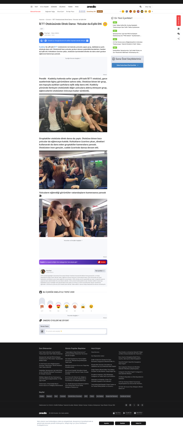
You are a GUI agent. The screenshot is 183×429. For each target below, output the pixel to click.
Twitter (42, 396)
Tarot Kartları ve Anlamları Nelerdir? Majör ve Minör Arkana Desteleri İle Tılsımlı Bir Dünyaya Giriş (131, 353)
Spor (115, 22)
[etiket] (105, 24)
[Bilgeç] (130, 11)
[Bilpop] (134, 11)
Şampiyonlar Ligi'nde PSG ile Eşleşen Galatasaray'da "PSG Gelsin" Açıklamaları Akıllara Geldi (126, 35)
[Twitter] (134, 405)
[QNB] (123, 11)
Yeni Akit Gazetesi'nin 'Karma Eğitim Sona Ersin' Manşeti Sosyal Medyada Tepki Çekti (76, 360)
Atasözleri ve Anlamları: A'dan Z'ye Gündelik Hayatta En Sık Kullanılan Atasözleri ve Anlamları (101, 381)
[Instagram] (126, 405)
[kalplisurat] (150, 11)
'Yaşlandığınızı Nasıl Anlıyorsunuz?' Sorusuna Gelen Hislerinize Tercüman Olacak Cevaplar (76, 353)
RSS (114, 405)
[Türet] (127, 11)
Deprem (49, 396)
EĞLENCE (62, 7)
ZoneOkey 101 (91, 11)
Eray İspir (51, 33)
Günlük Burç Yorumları (75, 396)
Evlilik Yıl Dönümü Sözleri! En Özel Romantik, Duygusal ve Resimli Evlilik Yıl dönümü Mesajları (102, 361)
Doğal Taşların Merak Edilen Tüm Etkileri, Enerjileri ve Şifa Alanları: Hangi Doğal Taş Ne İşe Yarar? (103, 371)
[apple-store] (117, 413)
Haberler (41, 19)
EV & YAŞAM (44, 7)
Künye (110, 405)
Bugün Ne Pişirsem (111, 396)
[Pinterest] (142, 405)
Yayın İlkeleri (104, 405)
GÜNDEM (54, 7)
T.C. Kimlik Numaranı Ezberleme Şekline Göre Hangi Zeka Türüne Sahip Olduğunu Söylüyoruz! (77, 385)
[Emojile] (138, 11)
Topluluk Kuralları (68, 405)
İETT (42, 29)
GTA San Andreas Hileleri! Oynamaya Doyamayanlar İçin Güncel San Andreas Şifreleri (130, 383)
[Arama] (140, 7)
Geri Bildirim (49, 405)
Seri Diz (100, 11)
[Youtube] (138, 405)
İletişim (81, 405)
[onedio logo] (91, 7)
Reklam (76, 405)
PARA (77, 7)
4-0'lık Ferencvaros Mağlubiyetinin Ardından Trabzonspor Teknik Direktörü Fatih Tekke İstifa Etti (127, 43)
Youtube (62, 396)
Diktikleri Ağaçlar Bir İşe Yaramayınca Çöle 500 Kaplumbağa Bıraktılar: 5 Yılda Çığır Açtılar (50, 378)
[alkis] (146, 11)
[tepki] (42, 306)
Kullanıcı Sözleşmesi (94, 405)
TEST (36, 7)
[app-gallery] (138, 413)
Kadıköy (42, 47)
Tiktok (92, 396)
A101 (86, 396)
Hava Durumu (95, 352)
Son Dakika (100, 396)
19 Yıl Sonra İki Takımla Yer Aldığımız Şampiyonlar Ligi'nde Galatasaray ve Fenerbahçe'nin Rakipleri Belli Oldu (75, 378)
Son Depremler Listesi (97, 356)
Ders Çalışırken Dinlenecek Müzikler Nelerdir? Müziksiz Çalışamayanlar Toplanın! (129, 368)
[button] (101, 234)
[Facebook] (130, 405)
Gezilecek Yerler (125, 396)
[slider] (77, 235)
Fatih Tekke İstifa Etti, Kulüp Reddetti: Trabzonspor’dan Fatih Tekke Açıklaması (126, 26)
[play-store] (127, 413)
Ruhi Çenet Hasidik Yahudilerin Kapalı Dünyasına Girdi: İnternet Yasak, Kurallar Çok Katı (77, 372)
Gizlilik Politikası (58, 405)
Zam (56, 396)
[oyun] (142, 11)
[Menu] (31, 7)
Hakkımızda (42, 405)
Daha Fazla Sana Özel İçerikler (126, 65)
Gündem (48, 19)
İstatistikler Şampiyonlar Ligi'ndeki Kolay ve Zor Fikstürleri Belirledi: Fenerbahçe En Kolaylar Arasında (127, 51)
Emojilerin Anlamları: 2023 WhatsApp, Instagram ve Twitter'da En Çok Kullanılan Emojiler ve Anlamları (103, 376)
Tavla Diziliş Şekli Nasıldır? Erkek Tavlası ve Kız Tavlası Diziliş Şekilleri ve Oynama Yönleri (103, 386)
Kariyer (85, 405)
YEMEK (70, 7)
